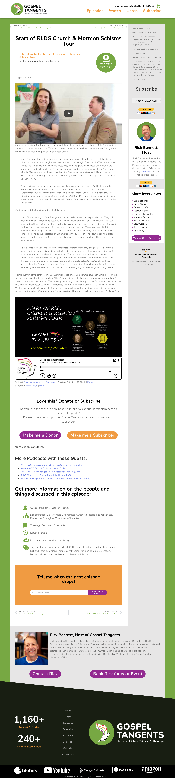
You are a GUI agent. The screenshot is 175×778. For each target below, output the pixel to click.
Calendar (68, 748)
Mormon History (60, 540)
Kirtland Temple (38, 532)
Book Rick (148, 171)
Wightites (60, 518)
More (41, 385)
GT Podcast (87, 547)
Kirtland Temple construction (64, 551)
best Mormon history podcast (52, 547)
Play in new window (34, 382)
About (68, 716)
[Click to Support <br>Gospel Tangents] (106, 58)
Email (28, 385)
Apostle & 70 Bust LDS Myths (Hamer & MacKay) (45, 468)
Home (68, 710)
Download (51, 382)
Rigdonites (36, 518)
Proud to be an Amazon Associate (146, 255)
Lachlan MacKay (60, 507)
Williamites (73, 518)
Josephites (106, 514)
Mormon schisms (67, 554)
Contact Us (68, 754)
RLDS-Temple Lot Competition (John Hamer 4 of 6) (46, 475)
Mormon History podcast (43, 554)
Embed (90, 382)
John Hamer (44, 507)
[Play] (68, 113)
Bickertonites (54, 514)
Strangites (48, 518)
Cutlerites (81, 514)
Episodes (95, 10)
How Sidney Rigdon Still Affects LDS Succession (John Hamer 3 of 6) (55, 478)
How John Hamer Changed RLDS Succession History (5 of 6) (51, 471)
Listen (132, 10)
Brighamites (68, 514)
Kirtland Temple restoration (95, 551)
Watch (115, 10)
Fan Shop (68, 735)
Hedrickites (94, 514)
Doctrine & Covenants (53, 525)
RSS (35, 385)
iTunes (111, 547)
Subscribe (152, 10)
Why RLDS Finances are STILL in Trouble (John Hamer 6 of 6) (52, 464)
